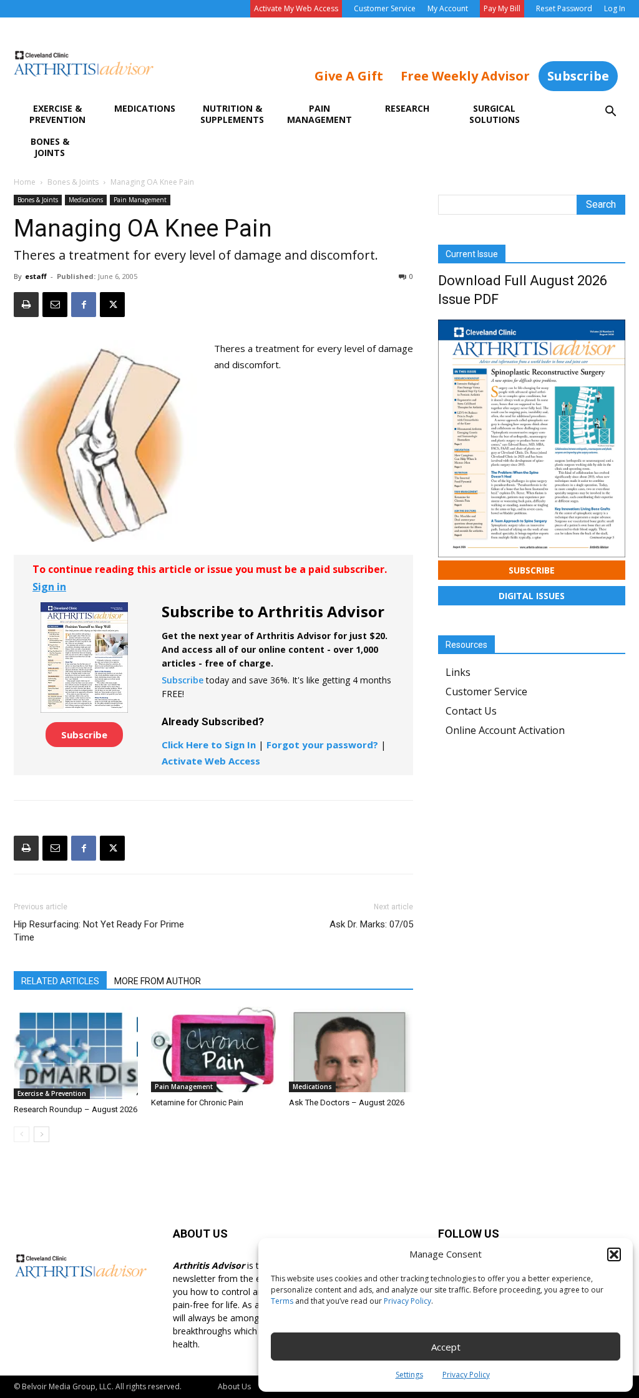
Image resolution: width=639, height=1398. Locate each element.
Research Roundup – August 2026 (75, 1109)
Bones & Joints (50, 147)
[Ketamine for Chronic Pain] (213, 1049)
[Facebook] (83, 304)
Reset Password (564, 8)
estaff (36, 276)
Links (458, 672)
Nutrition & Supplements (232, 113)
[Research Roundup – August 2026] (76, 1053)
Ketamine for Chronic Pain (197, 1102)
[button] (614, 1254)
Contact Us (471, 711)
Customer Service (385, 8)
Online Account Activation (505, 730)
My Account (447, 8)
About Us (234, 1386)
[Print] (26, 304)
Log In (614, 8)
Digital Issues (532, 596)
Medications (144, 108)
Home (25, 182)
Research (407, 108)
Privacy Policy (407, 1301)
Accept (446, 1347)
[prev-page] (21, 1134)
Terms (282, 1301)
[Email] (54, 304)
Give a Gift (349, 75)
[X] (112, 304)
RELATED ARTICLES (60, 981)
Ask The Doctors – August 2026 (346, 1102)
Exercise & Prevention (57, 113)
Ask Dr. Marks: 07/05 (371, 924)
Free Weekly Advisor (465, 75)
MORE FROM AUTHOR (157, 981)
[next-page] (41, 1134)
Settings (409, 1374)
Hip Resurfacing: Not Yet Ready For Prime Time (99, 931)
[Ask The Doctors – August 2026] (351, 1049)
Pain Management (319, 113)
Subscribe (578, 75)
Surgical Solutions (494, 113)
